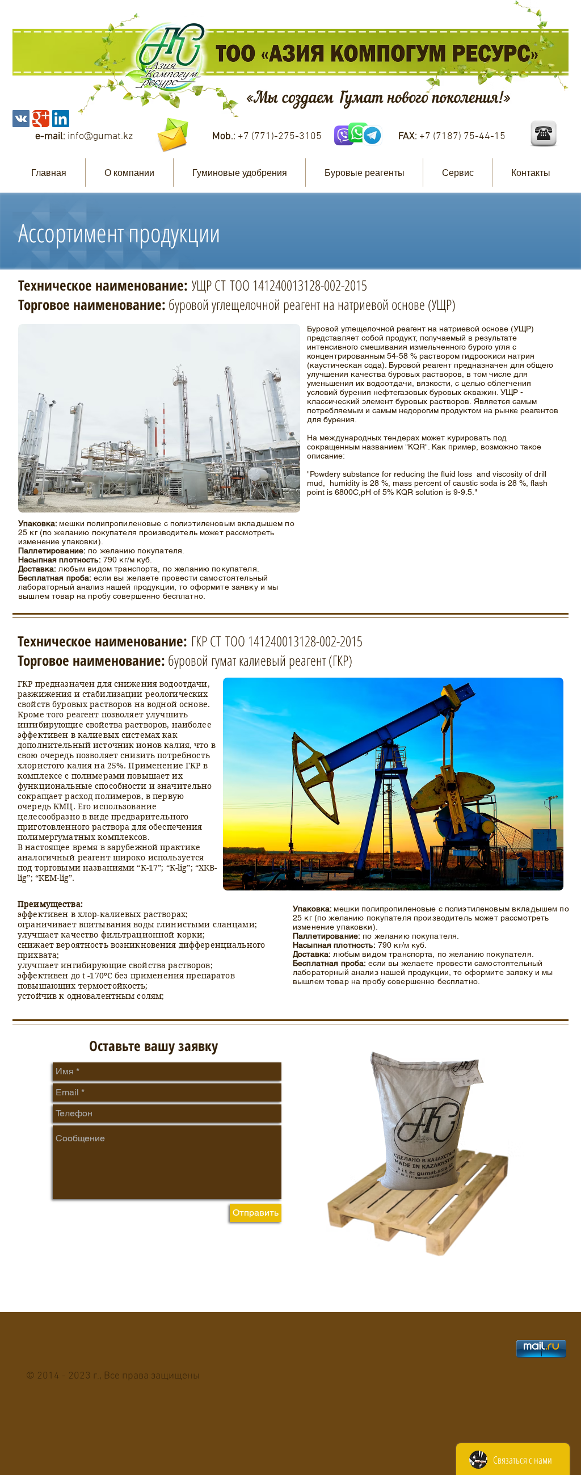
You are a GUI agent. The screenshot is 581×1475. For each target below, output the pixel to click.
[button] (129, 172)
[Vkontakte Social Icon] (21, 118)
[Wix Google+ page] (40, 118)
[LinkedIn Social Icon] (60, 118)
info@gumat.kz (100, 136)
